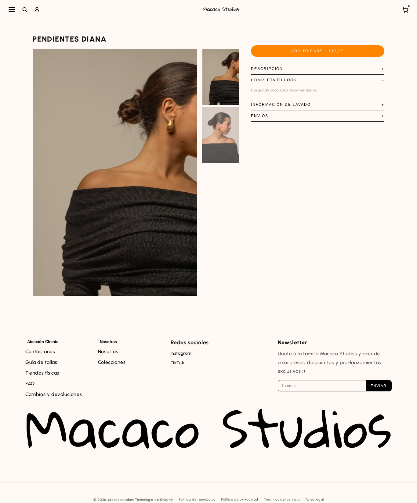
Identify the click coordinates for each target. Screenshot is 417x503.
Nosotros (108, 351)
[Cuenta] (37, 9)
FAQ (30, 383)
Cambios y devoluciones (53, 394)
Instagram (181, 353)
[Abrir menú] (12, 9)
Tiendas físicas (42, 373)
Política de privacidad (239, 499)
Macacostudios (121, 500)
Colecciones (112, 362)
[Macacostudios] (221, 9)
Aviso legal (315, 499)
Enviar (378, 386)
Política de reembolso (197, 499)
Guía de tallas (41, 362)
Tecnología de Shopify (154, 500)
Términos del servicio (282, 499)
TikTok (177, 362)
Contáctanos (40, 351)
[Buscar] (25, 9)
